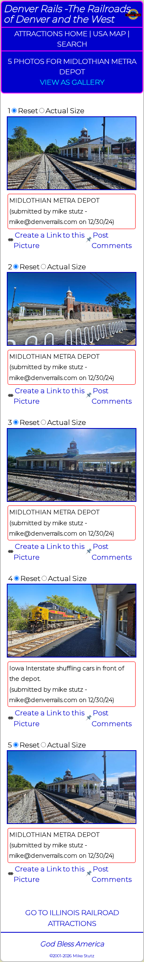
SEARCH (72, 44)
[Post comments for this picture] (89, 240)
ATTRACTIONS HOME (51, 33)
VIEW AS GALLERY (72, 82)
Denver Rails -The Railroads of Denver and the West (67, 14)
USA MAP (109, 33)
